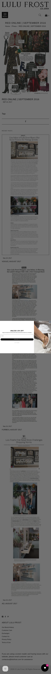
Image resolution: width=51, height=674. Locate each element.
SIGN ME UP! (17, 339)
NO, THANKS (17, 342)
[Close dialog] (50, 322)
